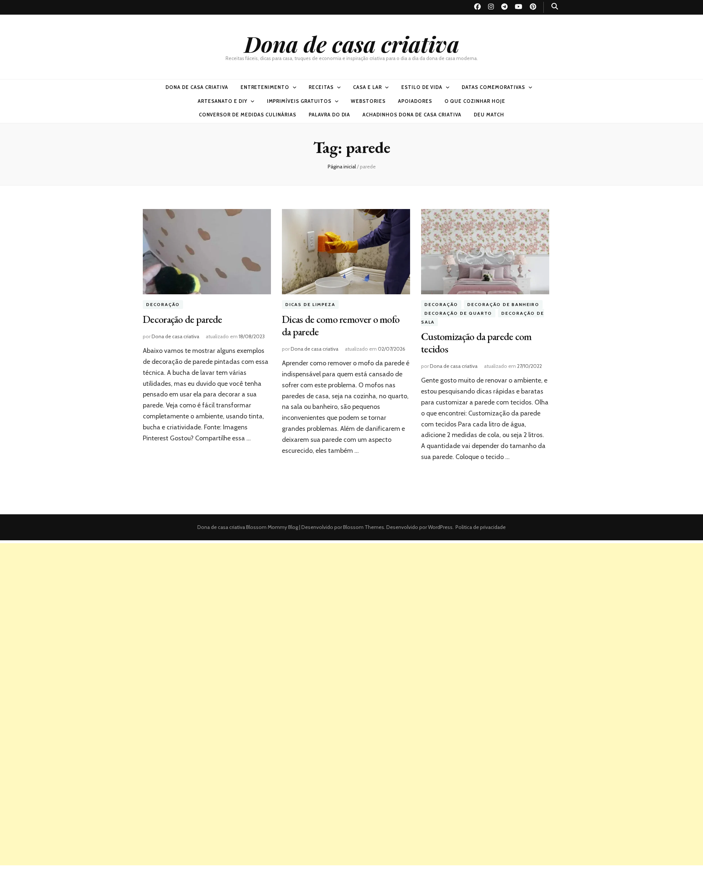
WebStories (368, 101)
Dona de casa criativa (351, 43)
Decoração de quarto (458, 313)
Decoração (163, 304)
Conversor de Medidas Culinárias (247, 115)
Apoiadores (415, 101)
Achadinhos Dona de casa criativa (411, 115)
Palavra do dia (329, 115)
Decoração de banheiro (503, 304)
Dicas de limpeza (310, 304)
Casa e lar (367, 87)
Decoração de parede (182, 319)
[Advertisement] (351, 594)
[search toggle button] (554, 6)
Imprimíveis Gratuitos (299, 101)
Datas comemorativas (493, 87)
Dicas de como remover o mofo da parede (340, 325)
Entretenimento (265, 87)
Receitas (321, 87)
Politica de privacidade (480, 527)
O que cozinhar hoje (475, 101)
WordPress (440, 527)
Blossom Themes (363, 527)
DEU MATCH (489, 115)
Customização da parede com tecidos (476, 342)
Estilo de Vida (422, 87)
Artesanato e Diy (223, 101)
